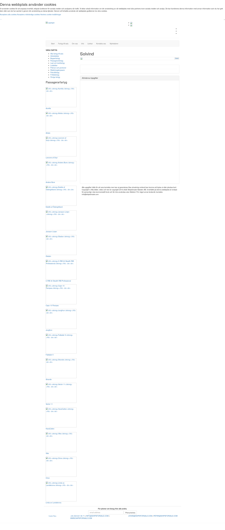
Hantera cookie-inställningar (50, 14)
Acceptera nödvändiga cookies (28, 14)
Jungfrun (49, 330)
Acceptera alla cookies (8, 14)
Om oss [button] (75, 43)
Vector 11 (49, 404)
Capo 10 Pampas (52, 305)
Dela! (177, 58)
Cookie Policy (52, 516)
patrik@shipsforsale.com (166, 516)
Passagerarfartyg (56, 60)
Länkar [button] (90, 43)
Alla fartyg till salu (56, 53)
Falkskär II (49, 355)
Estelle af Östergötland (54, 207)
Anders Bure (50, 182)
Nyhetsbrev (114, 43)
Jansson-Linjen (51, 231)
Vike (47, 453)
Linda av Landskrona (53, 502)
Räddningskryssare (57, 70)
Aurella (48, 108)
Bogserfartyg (55, 58)
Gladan (48, 256)
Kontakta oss (102, 43)
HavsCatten (50, 428)
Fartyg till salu (64, 43)
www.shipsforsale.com (81, 518)
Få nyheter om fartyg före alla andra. (112, 508)
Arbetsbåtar (54, 56)
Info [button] (82, 43)
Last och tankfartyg (57, 63)
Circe (48, 478)
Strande (49, 379)
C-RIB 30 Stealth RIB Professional (58, 281)
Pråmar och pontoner (58, 68)
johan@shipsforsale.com (140, 516)
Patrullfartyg (54, 72)
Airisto (48, 133)
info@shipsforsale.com (97, 516)
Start (53, 43)
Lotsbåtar (53, 65)
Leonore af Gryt (51, 157)
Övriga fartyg (55, 77)
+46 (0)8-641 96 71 (77, 516)
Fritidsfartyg (54, 75)
